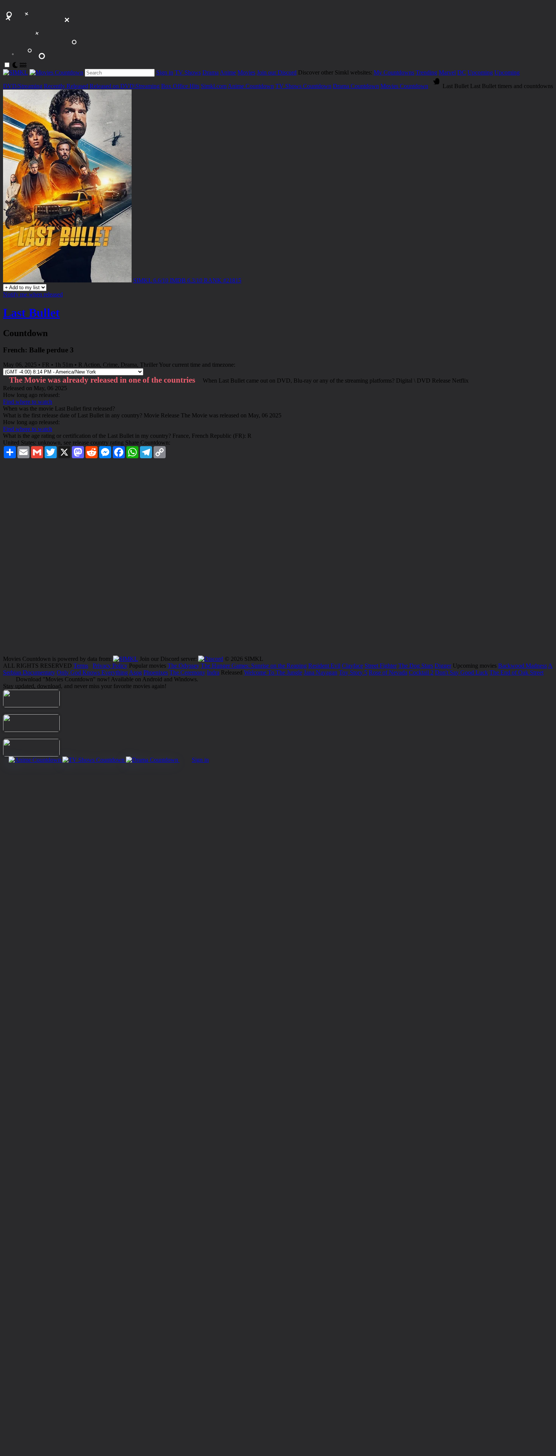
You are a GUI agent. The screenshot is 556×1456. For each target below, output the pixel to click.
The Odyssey (183, 665)
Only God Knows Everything (92, 672)
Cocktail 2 (421, 672)
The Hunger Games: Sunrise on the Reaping (254, 665)
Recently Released (66, 86)
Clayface (352, 665)
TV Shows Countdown (303, 86)
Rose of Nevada (388, 672)
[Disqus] (278, 559)
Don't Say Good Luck (461, 672)
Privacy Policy (110, 665)
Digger (443, 665)
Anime (228, 72)
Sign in (164, 72)
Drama (210, 72)
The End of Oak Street (516, 672)
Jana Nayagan (320, 672)
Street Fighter (381, 665)
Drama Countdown (356, 86)
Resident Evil (324, 665)
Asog (135, 672)
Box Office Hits (180, 86)
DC (461, 72)
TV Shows (188, 72)
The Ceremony (187, 672)
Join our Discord (277, 72)
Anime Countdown (251, 86)
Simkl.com (214, 86)
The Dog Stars (415, 665)
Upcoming (480, 72)
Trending (426, 72)
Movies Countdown (404, 86)
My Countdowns (394, 72)
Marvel (447, 72)
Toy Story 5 (353, 672)
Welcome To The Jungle (273, 672)
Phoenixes (155, 672)
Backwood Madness (522, 665)
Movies (246, 72)
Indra (213, 672)
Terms (80, 665)
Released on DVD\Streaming (125, 86)
